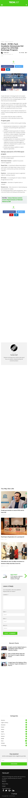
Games (2, 729)
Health (2, 731)
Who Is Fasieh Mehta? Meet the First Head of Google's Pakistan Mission (16, 655)
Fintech (2, 727)
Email (5, 618)
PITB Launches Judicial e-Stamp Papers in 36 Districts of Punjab (17, 577)
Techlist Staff (6, 52)
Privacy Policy (5, 783)
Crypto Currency (4, 722)
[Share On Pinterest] (3, 69)
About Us (4, 781)
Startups (10, 41)
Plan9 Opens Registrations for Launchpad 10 (12, 536)
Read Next (14, 574)
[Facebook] (3, 790)
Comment (6, 594)
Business (3, 720)
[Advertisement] (14, 23)
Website (5, 625)
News (6, 41)
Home (2, 41)
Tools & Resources (6, 788)
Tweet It (19, 66)
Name (5, 611)
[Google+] (9, 790)
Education (3, 724)
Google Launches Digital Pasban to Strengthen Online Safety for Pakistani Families (17, 649)
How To (3, 734)
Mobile (2, 738)
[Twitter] (6, 790)
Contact (4, 786)
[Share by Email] (8, 69)
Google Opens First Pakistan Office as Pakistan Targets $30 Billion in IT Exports (17, 664)
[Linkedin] (13, 790)
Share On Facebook (8, 66)
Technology (3, 745)
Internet (2, 736)
